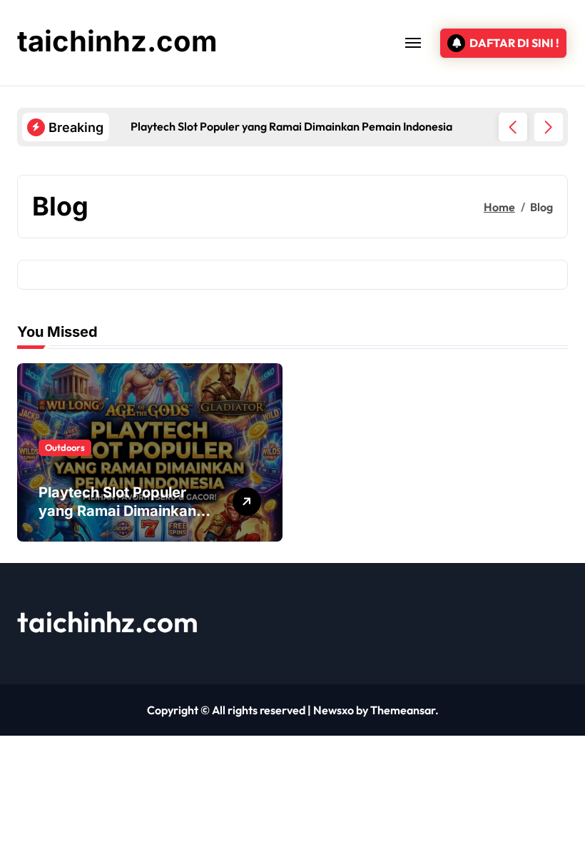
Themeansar (402, 710)
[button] (548, 127)
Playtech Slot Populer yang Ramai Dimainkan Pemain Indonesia (117, 511)
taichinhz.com (117, 41)
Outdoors (65, 447)
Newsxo (333, 710)
